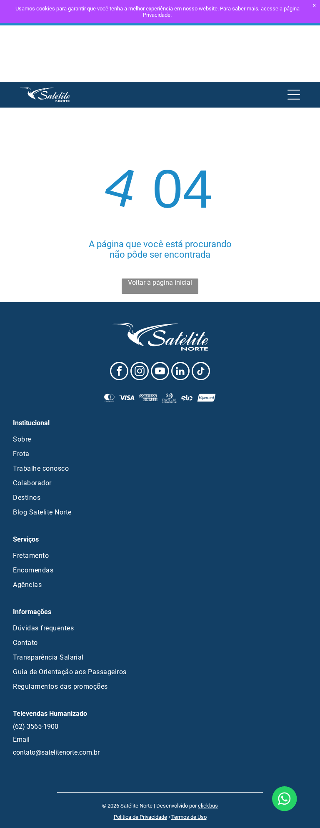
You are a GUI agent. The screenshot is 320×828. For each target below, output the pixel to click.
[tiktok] (201, 372)
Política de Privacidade (140, 817)
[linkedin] (180, 372)
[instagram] (139, 372)
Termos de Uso (189, 817)
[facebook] (119, 372)
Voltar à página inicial (160, 282)
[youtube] (160, 372)
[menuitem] (160, 439)
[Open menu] (294, 94)
